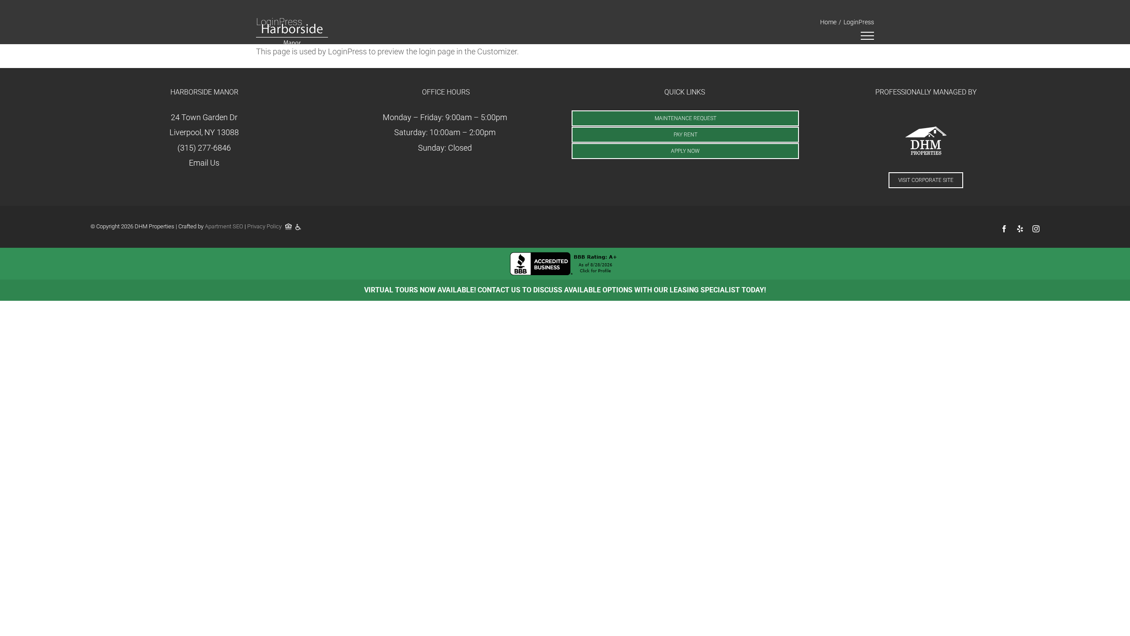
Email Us (204, 162)
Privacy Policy (264, 226)
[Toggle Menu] (867, 36)
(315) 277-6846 (204, 147)
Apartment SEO (224, 226)
